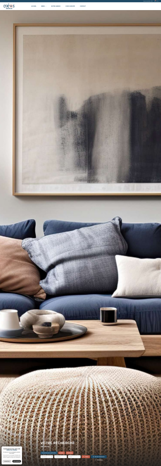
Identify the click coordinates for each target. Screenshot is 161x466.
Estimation (69, 453)
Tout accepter (16, 461)
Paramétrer (7, 461)
